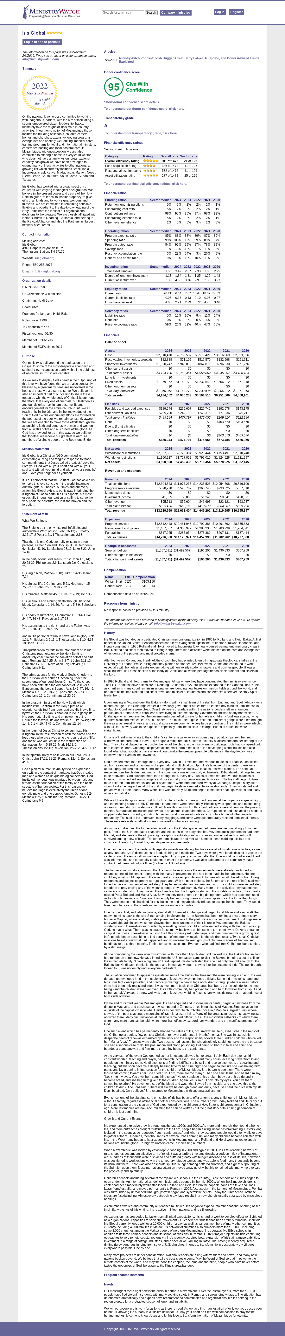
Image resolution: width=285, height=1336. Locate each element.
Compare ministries (175, 12)
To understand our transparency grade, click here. (141, 133)
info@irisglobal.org (46, 271)
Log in (220, 12)
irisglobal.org (44, 258)
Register (236, 12)
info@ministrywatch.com (40, 59)
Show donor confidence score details (131, 102)
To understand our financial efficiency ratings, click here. (145, 183)
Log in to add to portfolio (42, 42)
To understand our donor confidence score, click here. (144, 108)
